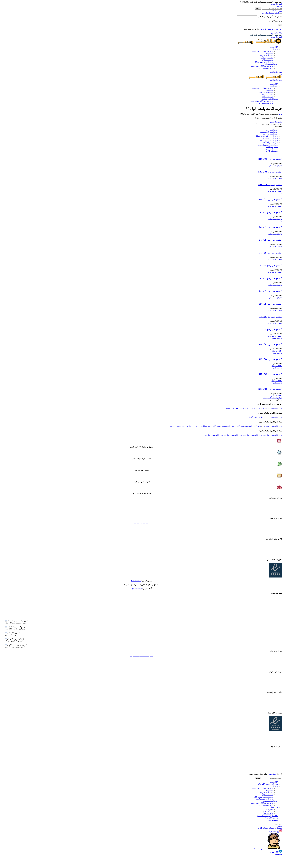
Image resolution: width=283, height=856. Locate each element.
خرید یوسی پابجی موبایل (264, 68)
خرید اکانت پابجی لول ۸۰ (233, 435)
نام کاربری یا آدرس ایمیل (270, 17)
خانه (280, 114)
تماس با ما (269, 809)
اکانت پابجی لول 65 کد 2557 (270, 374)
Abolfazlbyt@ (137, 588)
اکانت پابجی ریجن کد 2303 (270, 317)
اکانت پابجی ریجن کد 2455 (270, 212)
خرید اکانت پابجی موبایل (269, 132)
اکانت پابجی (269, 53)
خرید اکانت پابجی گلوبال (257, 417)
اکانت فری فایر (266, 55)
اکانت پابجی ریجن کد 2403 (270, 291)
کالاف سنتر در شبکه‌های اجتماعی (141, 555)
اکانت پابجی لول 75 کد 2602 (270, 159)
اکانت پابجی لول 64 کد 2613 (270, 359)
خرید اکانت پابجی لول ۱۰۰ (252, 435)
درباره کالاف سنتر (141, 547)
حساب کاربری (141, 534)
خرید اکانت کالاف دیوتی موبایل (262, 51)
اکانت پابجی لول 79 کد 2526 (270, 184)
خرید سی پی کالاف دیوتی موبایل (261, 66)
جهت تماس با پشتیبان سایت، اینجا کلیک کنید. (266, 35)
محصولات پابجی (272, 149)
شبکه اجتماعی (268, 814)
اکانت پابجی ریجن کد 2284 (270, 329)
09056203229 (136, 581)
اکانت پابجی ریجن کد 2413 (270, 265)
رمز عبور (275, 21)
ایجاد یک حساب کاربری (270, 13)
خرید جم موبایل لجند (270, 142)
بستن (280, 826)
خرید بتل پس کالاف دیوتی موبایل (141, 597)
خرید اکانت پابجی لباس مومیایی (232, 426)
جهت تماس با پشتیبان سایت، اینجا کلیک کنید (266, 2)
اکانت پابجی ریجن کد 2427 (270, 253)
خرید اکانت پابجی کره (274, 417)
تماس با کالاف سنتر (141, 543)
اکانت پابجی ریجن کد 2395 (270, 304)
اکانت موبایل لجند (267, 58)
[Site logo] (268, 43)
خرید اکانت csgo (267, 60)
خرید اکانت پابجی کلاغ (253, 426)
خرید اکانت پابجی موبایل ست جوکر (207, 426)
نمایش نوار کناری (276, 122)
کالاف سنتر (272, 774)
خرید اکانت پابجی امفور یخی (272, 426)
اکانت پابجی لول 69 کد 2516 (270, 389)
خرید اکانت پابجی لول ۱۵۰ (272, 435)
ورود (280, 25)
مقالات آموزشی (276, 33)
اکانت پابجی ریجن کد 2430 (270, 240)
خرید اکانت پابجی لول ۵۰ (214, 435)
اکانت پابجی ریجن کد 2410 (270, 278)
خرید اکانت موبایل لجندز (269, 138)
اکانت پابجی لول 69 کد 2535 (270, 172)
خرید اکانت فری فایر (270, 134)
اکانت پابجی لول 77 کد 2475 (270, 199)
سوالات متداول (267, 811)
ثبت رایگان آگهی (276, 72)
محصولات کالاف (272, 151)
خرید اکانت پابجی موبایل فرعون (181, 426)
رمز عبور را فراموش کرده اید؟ (271, 29)
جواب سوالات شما (141, 527)
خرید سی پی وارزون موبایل (268, 145)
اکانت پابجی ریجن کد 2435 (270, 227)
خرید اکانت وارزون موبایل (263, 62)
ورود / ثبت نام (273, 820)
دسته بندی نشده (272, 147)
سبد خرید (141, 514)
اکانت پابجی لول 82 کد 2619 (270, 344)
